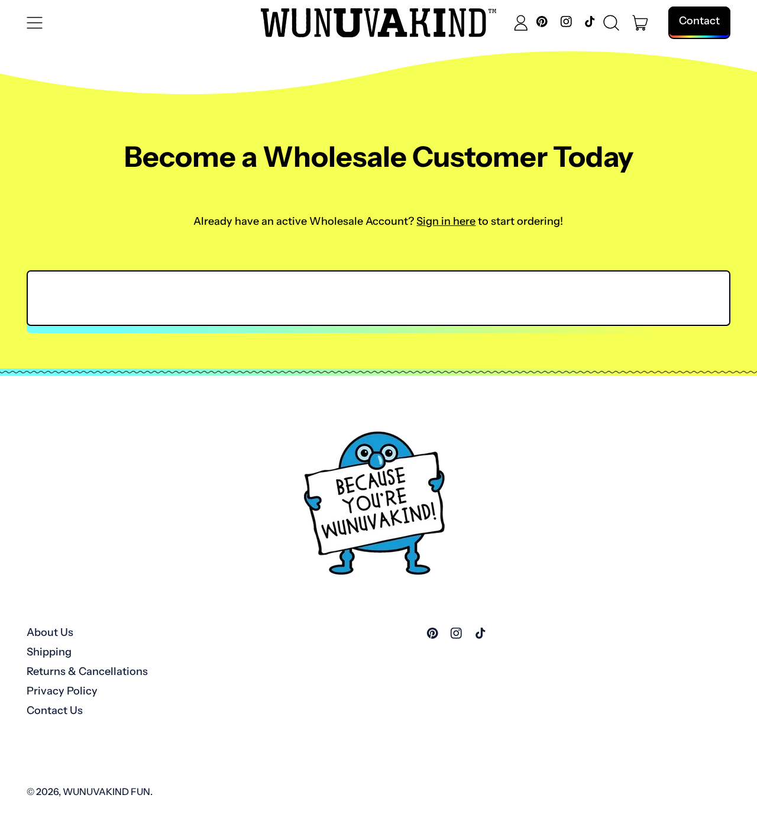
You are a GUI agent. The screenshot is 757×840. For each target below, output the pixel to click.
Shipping (49, 651)
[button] (611, 23)
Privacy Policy (62, 690)
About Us (50, 632)
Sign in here (445, 221)
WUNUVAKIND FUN (106, 791)
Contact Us (55, 710)
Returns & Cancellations (87, 671)
